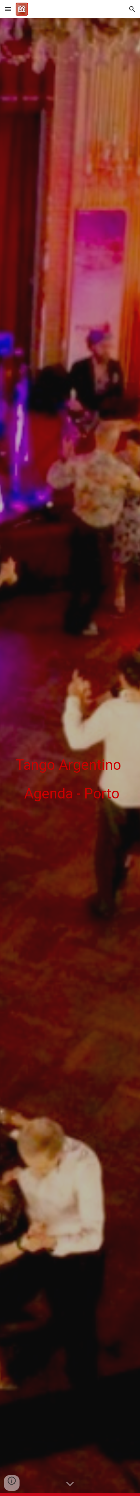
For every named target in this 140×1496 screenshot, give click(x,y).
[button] (8, 9)
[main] (70, 757)
